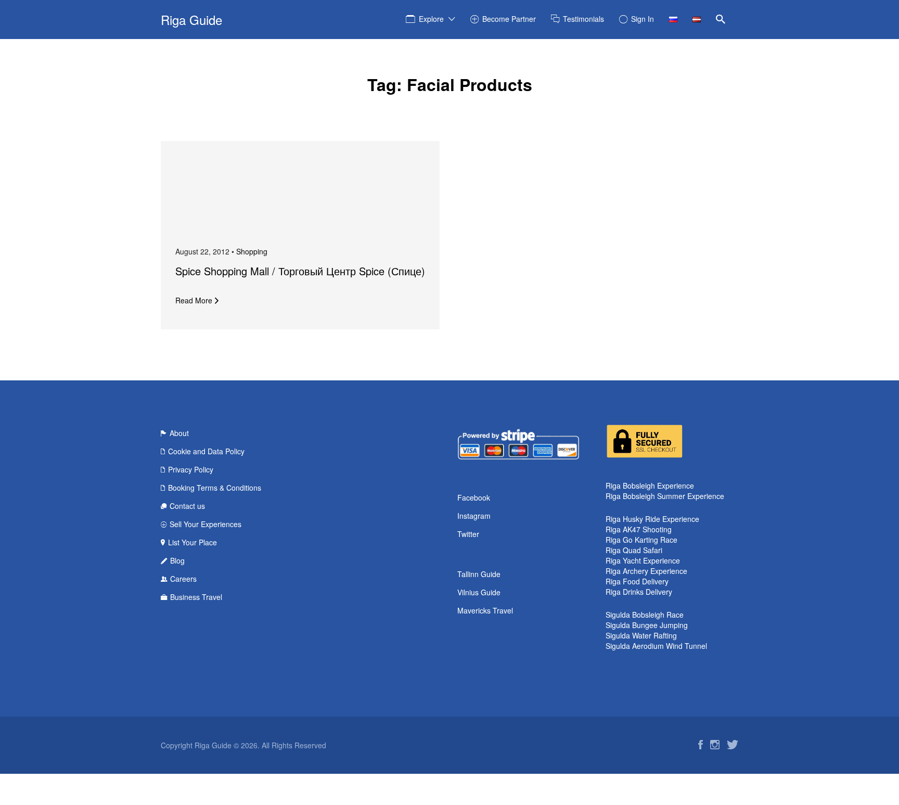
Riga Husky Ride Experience (652, 519)
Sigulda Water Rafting (641, 635)
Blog (177, 560)
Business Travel (196, 597)
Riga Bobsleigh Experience (650, 485)
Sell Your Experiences (205, 524)
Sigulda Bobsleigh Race (645, 614)
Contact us (187, 506)
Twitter (468, 534)
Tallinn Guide (478, 574)
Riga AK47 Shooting (639, 529)
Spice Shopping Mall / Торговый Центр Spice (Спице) (300, 270)
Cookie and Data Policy (206, 451)
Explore (431, 19)
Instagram (474, 515)
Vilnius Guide (478, 592)
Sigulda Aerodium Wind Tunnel (656, 646)
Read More (193, 300)
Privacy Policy (190, 469)
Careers (183, 578)
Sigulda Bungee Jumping (647, 625)
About (179, 433)
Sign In (642, 19)
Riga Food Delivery (637, 581)
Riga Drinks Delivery (639, 591)
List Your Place (192, 542)
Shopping (251, 251)
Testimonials (583, 19)
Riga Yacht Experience (643, 560)
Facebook (473, 497)
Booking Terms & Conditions (214, 487)
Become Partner (509, 19)
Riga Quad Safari (634, 550)
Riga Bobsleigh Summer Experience (665, 496)
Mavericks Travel (485, 610)
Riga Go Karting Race (641, 539)
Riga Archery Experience (646, 571)
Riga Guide (191, 19)
